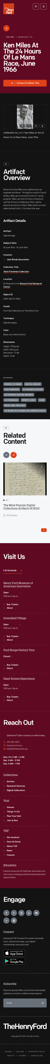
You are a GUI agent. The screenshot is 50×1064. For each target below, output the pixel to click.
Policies (20, 1052)
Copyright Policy (36, 1052)
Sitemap (22, 1056)
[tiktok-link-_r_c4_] (6, 920)
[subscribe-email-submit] (42, 1002)
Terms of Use (37, 1056)
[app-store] (14, 953)
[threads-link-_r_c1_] (21, 913)
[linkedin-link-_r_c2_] (29, 913)
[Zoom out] (29, 126)
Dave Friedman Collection (16, 272)
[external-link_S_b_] (25, 745)
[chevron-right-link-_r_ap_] (44, 530)
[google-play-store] (14, 961)
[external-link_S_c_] (25, 749)
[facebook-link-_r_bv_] (6, 913)
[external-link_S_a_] (25, 742)
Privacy (11, 1056)
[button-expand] (41, 466)
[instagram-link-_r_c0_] (14, 913)
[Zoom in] (22, 126)
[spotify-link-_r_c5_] (14, 920)
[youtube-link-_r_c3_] (36, 913)
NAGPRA (8, 1052)
